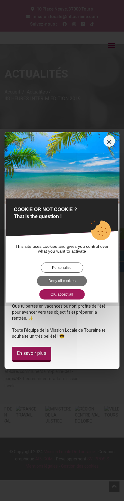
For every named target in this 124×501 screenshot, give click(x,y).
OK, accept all (62, 294)
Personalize (62, 268)
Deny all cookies (62, 281)
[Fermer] (109, 141)
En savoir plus (31, 353)
